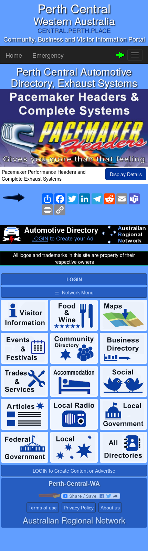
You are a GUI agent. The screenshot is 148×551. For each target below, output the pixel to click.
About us (110, 507)
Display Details (126, 174)
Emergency (48, 54)
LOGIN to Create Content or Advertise (74, 470)
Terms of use (43, 507)
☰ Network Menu (74, 292)
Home (14, 54)
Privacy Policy (79, 507)
